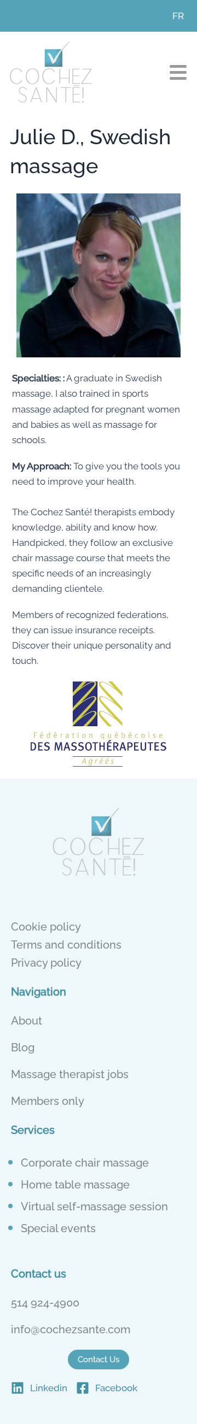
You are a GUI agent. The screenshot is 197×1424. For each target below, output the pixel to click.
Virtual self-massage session (94, 1206)
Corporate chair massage (85, 1162)
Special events (58, 1228)
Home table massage (75, 1184)
